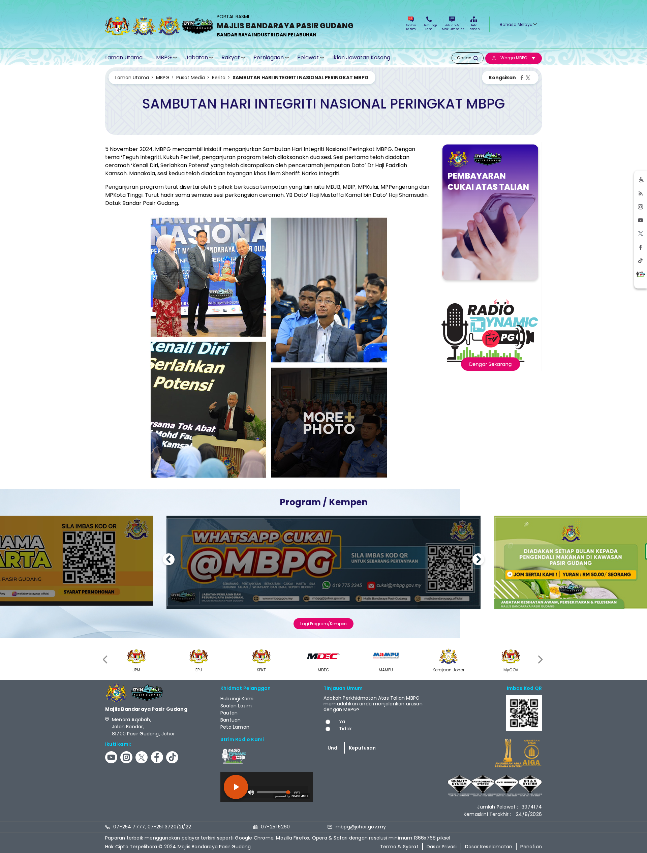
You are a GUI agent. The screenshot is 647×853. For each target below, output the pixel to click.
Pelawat (308, 57)
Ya (342, 721)
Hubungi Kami (429, 27)
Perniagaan (268, 57)
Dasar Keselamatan (488, 846)
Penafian (531, 846)
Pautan (229, 712)
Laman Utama (124, 57)
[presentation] (106, 659)
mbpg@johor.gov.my (361, 826)
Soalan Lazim (411, 27)
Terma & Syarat (399, 846)
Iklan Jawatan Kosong (361, 57)
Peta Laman (473, 27)
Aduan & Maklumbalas (452, 27)
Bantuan (230, 720)
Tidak (345, 728)
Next (478, 560)
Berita (218, 77)
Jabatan (196, 57)
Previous (169, 560)
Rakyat (230, 57)
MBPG (164, 57)
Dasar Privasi (442, 846)
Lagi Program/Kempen (323, 624)
